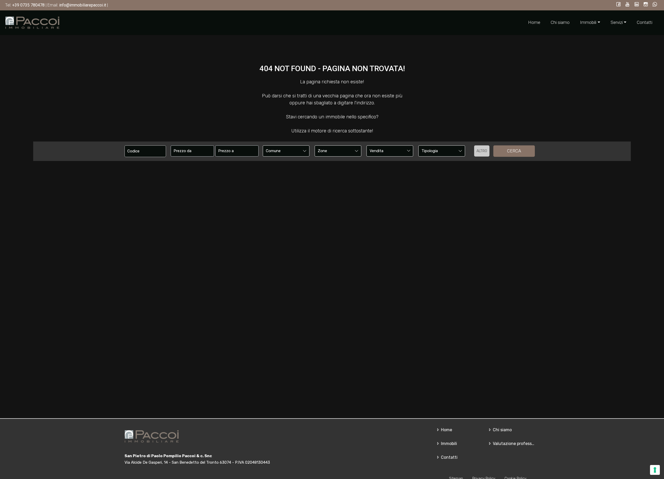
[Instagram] (646, 4)
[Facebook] (618, 4)
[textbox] (282, 151)
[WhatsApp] (655, 4)
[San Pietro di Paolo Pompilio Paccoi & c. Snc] (32, 22)
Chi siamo (560, 22)
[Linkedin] (637, 4)
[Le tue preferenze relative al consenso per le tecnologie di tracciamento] (655, 470)
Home (534, 22)
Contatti (644, 22)
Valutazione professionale (517, 443)
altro (481, 151)
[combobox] (286, 151)
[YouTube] (628, 4)
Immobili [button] (588, 22)
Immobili (448, 443)
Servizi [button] (617, 22)
